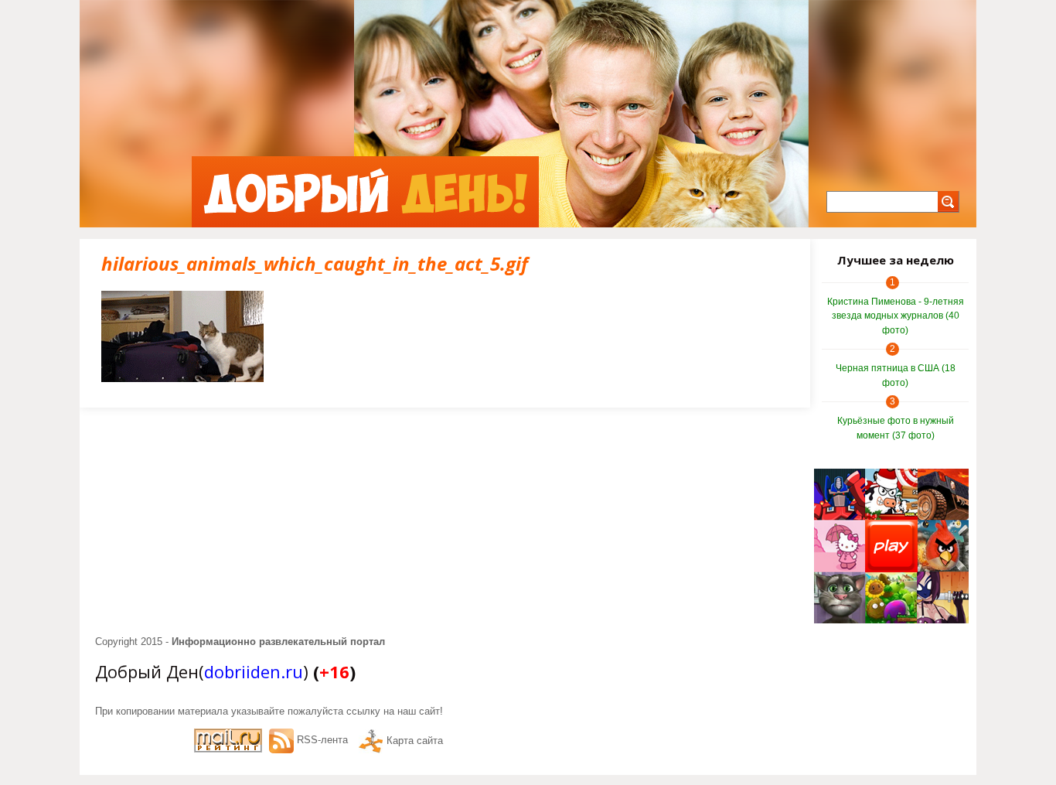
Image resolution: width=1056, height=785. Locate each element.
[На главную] (365, 191)
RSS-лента (322, 740)
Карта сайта (415, 740)
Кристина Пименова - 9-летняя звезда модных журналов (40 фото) (895, 316)
